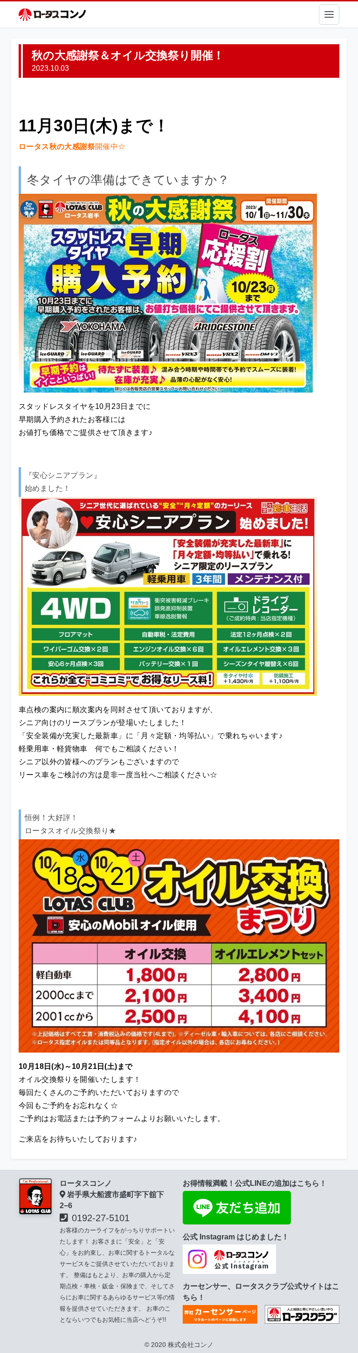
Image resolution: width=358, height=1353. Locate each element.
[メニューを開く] (329, 14)
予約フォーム (118, 1118)
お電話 (60, 1118)
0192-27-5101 (101, 1218)
